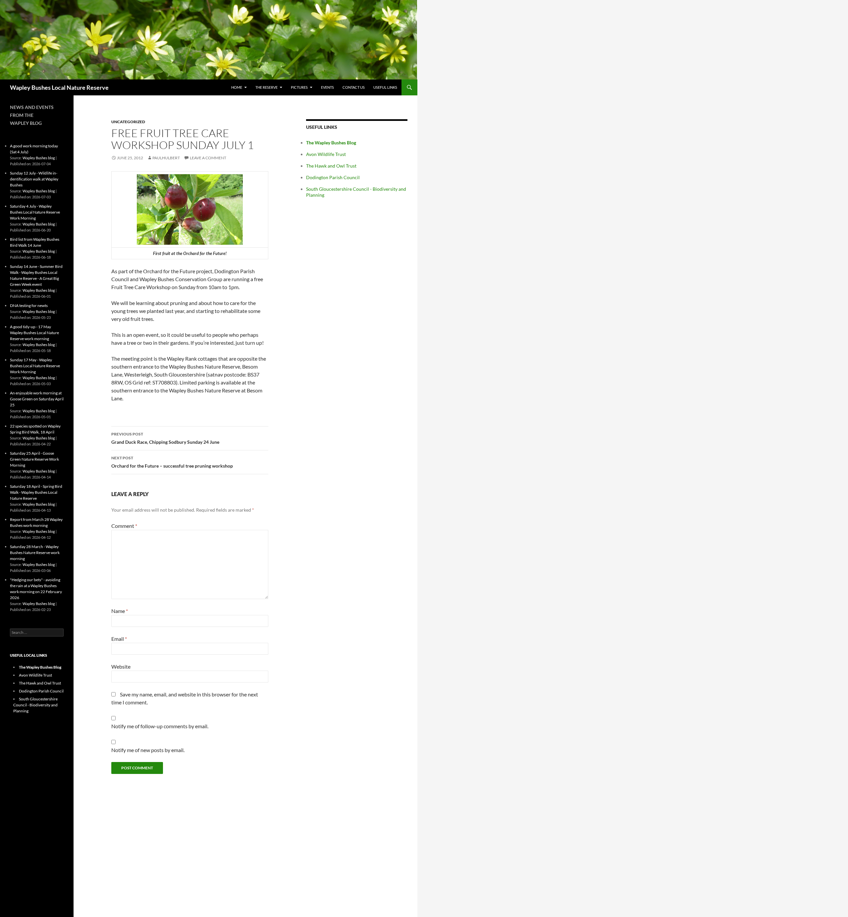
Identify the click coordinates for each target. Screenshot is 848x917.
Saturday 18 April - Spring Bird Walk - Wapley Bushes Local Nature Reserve (36, 492)
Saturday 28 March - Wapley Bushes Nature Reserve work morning (35, 552)
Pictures (299, 87)
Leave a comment (208, 157)
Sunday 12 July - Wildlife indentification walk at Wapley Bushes (34, 179)
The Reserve (266, 87)
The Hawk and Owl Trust (331, 166)
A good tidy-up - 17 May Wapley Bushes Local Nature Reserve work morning (34, 332)
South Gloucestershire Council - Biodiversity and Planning (35, 704)
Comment (124, 526)
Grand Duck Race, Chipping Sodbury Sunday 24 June (165, 438)
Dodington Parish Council (333, 177)
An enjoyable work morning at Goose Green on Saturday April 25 (37, 398)
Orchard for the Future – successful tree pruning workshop (172, 462)
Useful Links (385, 87)
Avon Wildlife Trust (326, 154)
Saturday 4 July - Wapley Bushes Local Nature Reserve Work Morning (35, 212)
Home (236, 87)
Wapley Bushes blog (39, 158)
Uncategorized (128, 121)
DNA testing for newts (29, 305)
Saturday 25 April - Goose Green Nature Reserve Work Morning (34, 459)
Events (327, 87)
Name (119, 611)
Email (119, 639)
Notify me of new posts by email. (148, 750)
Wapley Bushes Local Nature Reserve (59, 87)
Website (121, 666)
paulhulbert (166, 157)
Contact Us (354, 87)
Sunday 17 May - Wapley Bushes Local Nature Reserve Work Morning (35, 365)
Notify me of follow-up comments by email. (159, 726)
